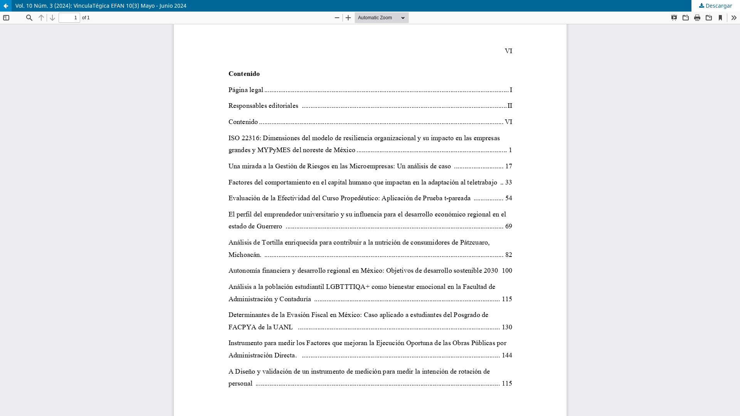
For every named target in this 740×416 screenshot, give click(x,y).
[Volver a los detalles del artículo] (6, 6)
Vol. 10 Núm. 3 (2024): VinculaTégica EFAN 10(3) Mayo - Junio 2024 (101, 5)
